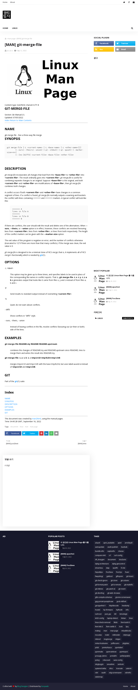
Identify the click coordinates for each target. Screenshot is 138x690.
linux (21, 427)
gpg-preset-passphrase (104, 601)
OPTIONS (9, 407)
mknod (98, 639)
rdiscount (106, 660)
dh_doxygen (99, 559)
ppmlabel (119, 647)
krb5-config (99, 618)
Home (5, 2)
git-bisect (129, 576)
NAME (7, 398)
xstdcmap (99, 677)
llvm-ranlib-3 (111, 626)
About (12, 2)
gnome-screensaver (123, 597)
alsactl (97, 543)
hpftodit (119, 610)
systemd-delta (100, 668)
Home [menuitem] (5, 28)
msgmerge (108, 639)
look (121, 626)
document (14, 427)
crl (110, 555)
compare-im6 (100, 555)
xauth (103, 672)
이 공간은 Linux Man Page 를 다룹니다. (120, 276)
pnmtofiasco (107, 647)
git (41, 255)
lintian (123, 618)
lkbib (116, 622)
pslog (97, 660)
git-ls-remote (116, 585)
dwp (107, 568)
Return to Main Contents (21, 120)
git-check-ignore (101, 580)
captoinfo (111, 551)
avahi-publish (113, 547)
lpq (127, 626)
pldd (97, 647)
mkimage (126, 635)
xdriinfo (128, 672)
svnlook (121, 664)
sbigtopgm (99, 664)
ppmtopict (124, 652)
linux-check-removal (102, 622)
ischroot (98, 614)
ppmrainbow (111, 652)
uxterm (128, 668)
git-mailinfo (128, 585)
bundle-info (99, 551)
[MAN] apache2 (113, 287)
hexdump (125, 605)
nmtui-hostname (101, 643)
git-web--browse (113, 593)
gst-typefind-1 (100, 605)
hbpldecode (114, 605)
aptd (119, 543)
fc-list (123, 568)
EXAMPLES (9, 410)
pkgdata (126, 643)
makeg (97, 631)
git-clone (114, 580)
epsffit (115, 568)
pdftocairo (115, 643)
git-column (125, 580)
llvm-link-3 (99, 626)
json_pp (108, 614)
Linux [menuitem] (15, 28)
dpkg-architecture (102, 564)
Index (7, 120)
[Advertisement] (114, 162)
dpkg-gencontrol (118, 564)
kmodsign (123, 614)
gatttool (109, 576)
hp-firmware (108, 610)
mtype (117, 639)
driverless (99, 568)
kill (115, 614)
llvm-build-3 (125, 622)
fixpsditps (99, 572)
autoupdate (99, 547)
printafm (113, 656)
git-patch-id (110, 589)
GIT (6, 412)
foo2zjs (119, 572)
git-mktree (99, 589)
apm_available (108, 543)
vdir (96, 672)
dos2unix (122, 559)
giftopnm (119, 576)
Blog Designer (22, 686)
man (26, 427)
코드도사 (10, 50)
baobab (124, 547)
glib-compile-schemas (103, 597)
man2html (36, 418)
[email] (133, 2)
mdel (107, 635)
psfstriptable (125, 656)
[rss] (104, 49)
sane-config (117, 660)
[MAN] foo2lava (113, 298)
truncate (119, 668)
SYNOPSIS (9, 401)
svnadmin (110, 664)
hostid (97, 610)
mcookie (98, 635)
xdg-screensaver (115, 672)
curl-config (118, 555)
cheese (121, 551)
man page (11, 38)
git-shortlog (99, 593)
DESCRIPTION (11, 404)
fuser (127, 572)
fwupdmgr (99, 576)
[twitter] (124, 2)
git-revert (121, 589)
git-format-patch (101, 585)
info (127, 610)
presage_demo (101, 656)
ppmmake (99, 652)
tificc (111, 668)
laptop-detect (112, 618)
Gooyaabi (45, 686)
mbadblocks (126, 631)
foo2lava (109, 572)
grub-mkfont (121, 601)
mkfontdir (116, 635)
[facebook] (129, 2)
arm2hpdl (128, 543)
